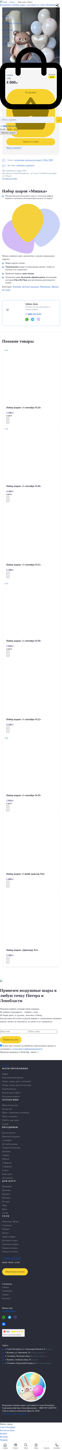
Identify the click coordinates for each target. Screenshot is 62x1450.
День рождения (8, 1133)
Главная (5, 1287)
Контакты (7, 44)
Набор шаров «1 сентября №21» (23, 564)
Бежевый (17, 287)
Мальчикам (45, 287)
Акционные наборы (10, 1222)
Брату (4, 1209)
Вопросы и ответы (10, 1252)
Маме (4, 1205)
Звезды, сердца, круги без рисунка (16, 1085)
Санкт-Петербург (7, 1427)
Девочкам (6, 1190)
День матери (7, 1178)
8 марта (5, 1170)
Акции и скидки (8, 1237)
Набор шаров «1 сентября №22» (23, 719)
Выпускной (7, 1174)
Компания (7, 30)
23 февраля (6, 1167)
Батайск (3, 1433)
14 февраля (6, 1163)
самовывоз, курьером (25, 165)
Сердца (5, 1124)
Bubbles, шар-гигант (10, 1120)
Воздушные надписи (11, 1096)
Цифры (5, 1074)
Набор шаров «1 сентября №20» (23, 486)
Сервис (5, 37)
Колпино (4, 1437)
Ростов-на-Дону (7, 1430)
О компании (7, 1291)
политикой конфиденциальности (27, 1049)
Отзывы (5, 1295)
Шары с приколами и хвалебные (15, 1113)
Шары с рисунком (9, 1116)
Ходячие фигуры (9, 1089)
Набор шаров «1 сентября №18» (23, 640)
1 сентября (6, 1140)
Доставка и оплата (12, 23)
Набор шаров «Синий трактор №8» (25, 874)
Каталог (6, 10)
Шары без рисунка (10, 1105)
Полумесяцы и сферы (11, 1093)
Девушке (6, 1194)
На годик (6, 290)
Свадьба (5, 1155)
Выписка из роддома (11, 1136)
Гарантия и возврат (10, 1244)
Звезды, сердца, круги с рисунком (16, 1081)
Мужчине (6, 1198)
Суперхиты (7, 1225)
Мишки (54, 287)
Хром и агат (7, 1109)
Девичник (6, 1151)
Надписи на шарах (10, 1248)
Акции (5, 17)
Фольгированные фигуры (12, 1078)
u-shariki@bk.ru (9, 1311)
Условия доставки (9, 179)
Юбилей (5, 1159)
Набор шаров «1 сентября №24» (23, 407)
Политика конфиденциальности (15, 1414)
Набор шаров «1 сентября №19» (23, 795)
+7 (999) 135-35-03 (8, 126)
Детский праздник (30, 287)
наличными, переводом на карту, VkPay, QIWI (33, 160)
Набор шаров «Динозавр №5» (22, 950)
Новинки (5, 1229)
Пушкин (4, 1440)
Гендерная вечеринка (11, 1148)
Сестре (5, 1213)
